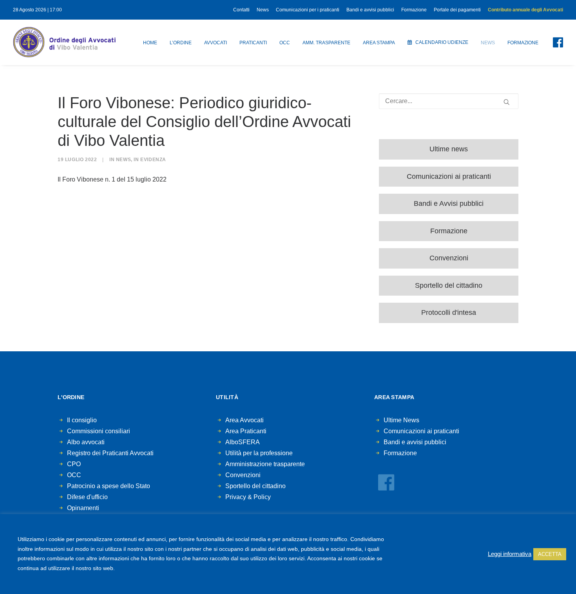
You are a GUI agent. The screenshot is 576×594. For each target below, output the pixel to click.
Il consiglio (82, 420)
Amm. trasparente (326, 42)
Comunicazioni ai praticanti (449, 176)
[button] (553, 42)
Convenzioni (448, 258)
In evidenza (150, 159)
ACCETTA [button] (550, 554)
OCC (284, 42)
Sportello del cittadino (448, 285)
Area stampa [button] (379, 42)
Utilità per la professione (259, 453)
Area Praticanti (245, 431)
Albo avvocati (86, 442)
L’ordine (181, 42)
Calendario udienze (441, 42)
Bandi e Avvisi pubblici (449, 203)
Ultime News (401, 420)
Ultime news (448, 149)
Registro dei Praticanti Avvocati (110, 453)
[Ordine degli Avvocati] (64, 42)
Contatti (241, 10)
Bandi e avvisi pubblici (370, 10)
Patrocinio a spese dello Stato (108, 486)
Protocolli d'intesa (448, 312)
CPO (74, 464)
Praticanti (253, 42)
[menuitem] (242, 10)
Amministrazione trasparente (265, 464)
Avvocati (215, 42)
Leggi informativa (509, 554)
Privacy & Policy (248, 497)
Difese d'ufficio (87, 497)
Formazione (414, 10)
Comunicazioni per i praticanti (307, 10)
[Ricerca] (448, 101)
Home (150, 42)
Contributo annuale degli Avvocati (525, 10)
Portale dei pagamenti (457, 10)
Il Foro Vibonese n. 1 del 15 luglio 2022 (112, 179)
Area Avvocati (244, 420)
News (263, 10)
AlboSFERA (242, 442)
